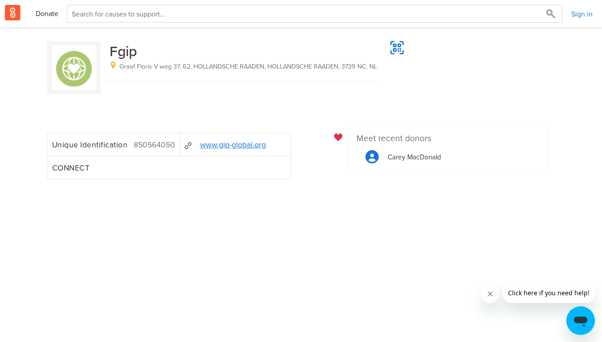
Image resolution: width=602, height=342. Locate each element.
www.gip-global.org (233, 144)
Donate (47, 13)
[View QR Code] (397, 47)
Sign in (582, 14)
